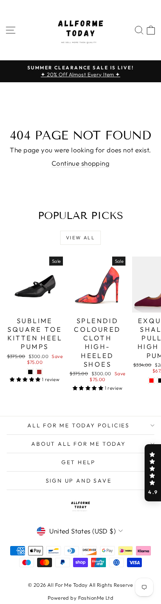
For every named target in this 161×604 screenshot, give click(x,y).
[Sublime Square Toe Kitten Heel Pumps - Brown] (39, 372)
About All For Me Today (78, 443)
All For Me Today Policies (78, 425)
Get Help (78, 462)
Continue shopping (80, 163)
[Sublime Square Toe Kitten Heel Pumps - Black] (30, 372)
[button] (153, 472)
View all (80, 238)
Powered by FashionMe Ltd (80, 598)
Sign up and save (79, 480)
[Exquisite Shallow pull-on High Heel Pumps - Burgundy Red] (151, 380)
